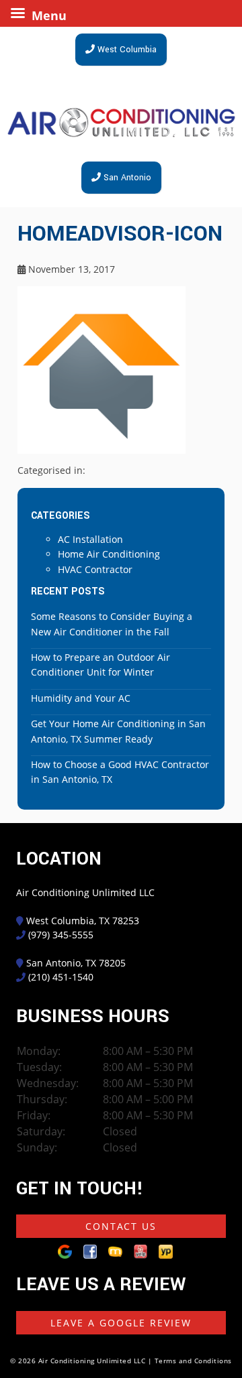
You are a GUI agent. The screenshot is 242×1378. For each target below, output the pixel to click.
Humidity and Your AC (80, 698)
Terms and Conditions (193, 1361)
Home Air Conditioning (109, 554)
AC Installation (90, 539)
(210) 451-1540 (60, 976)
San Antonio (126, 178)
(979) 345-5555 (60, 934)
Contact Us (121, 1226)
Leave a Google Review (121, 1322)
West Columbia (126, 50)
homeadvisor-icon (120, 233)
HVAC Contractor (95, 569)
